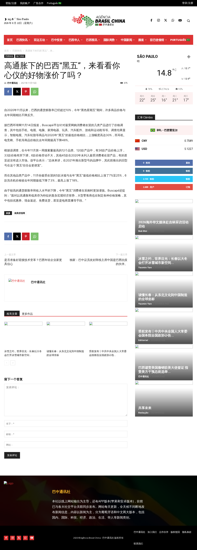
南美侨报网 (19, 213)
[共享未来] (164, 399)
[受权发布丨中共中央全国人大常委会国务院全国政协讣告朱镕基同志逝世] (108, 335)
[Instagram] (158, 20)
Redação (143, 412)
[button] (188, 20)
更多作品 (27, 313)
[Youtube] (180, 20)
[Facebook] (151, 20)
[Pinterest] (26, 91)
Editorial (143, 340)
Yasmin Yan (145, 267)
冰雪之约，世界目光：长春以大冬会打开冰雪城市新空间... (162, 261)
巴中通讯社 (12, 82)
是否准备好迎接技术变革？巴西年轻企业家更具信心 (33, 262)
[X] (165, 20)
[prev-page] (6, 362)
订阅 (188, 187)
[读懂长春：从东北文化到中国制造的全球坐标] (66, 335)
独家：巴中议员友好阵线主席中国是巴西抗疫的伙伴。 (98, 262)
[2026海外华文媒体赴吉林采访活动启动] (164, 217)
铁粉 (188, 170)
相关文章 (12, 313)
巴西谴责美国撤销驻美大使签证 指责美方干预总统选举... (163, 370)
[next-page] (12, 362)
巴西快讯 (17, 50)
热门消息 (20, 56)
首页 (6, 50)
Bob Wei (142, 230)
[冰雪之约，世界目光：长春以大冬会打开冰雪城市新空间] (23, 335)
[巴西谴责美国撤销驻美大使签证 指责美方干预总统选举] (164, 362)
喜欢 (188, 162)
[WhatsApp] (172, 20)
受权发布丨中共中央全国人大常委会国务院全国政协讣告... (162, 333)
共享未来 (144, 408)
